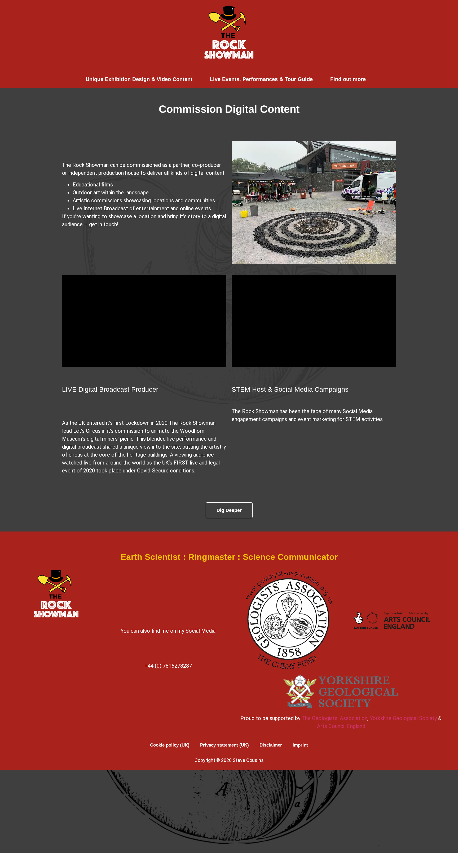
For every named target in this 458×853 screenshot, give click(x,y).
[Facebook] (382, 61)
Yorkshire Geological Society (403, 718)
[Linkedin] (213, 650)
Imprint (300, 745)
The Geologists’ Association (334, 718)
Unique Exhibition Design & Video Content (139, 79)
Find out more (348, 79)
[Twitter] (177, 650)
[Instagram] (418, 61)
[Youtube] (400, 61)
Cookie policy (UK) (170, 745)
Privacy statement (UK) (224, 745)
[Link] (436, 61)
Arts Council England (341, 726)
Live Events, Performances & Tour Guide (261, 79)
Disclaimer (270, 745)
